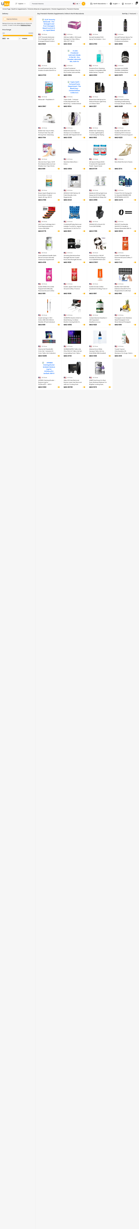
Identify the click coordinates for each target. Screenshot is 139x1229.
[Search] (83, 3)
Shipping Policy (26, 25)
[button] (99, 3)
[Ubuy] (6, 3)
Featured (133, 14)
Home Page (6, 9)
